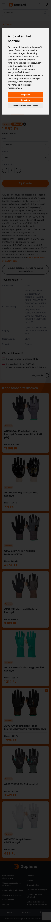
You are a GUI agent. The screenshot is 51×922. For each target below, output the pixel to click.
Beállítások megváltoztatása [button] (25, 105)
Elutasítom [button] (25, 100)
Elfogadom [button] (25, 94)
